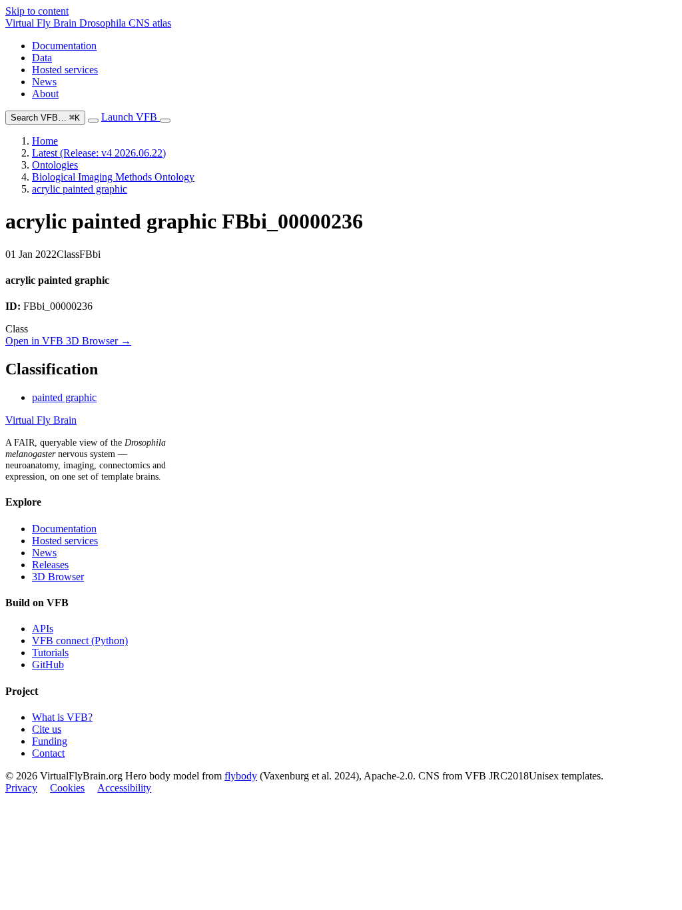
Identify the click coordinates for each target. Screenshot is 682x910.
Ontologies (55, 165)
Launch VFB (130, 117)
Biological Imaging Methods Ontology (113, 177)
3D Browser (58, 576)
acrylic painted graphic (79, 189)
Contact (48, 753)
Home (45, 141)
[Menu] (165, 121)
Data (42, 57)
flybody (240, 775)
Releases (50, 564)
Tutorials (50, 652)
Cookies (67, 787)
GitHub (48, 664)
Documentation (64, 45)
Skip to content (37, 11)
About (45, 93)
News (44, 81)
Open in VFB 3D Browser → (68, 340)
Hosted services (65, 69)
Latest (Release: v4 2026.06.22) (99, 153)
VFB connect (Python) (80, 640)
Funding (49, 741)
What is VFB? (62, 717)
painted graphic (64, 397)
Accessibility (124, 787)
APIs (42, 628)
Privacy (21, 787)
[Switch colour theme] (93, 121)
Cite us (46, 729)
